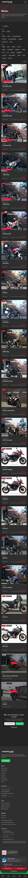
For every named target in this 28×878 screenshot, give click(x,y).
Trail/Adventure (16, 36)
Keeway (23, 49)
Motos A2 (3, 773)
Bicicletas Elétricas (5, 791)
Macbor (13, 52)
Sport (8, 36)
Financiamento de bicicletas (7, 793)
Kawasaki (17, 49)
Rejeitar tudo (8, 868)
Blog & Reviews (4, 808)
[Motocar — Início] (7, 2)
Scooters (3, 775)
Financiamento (4, 779)
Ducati (19, 46)
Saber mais (9, 866)
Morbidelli (19, 52)
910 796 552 (4, 795)
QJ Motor (4, 55)
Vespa (19, 55)
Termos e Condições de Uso (7, 822)
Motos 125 (3, 772)
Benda (3, 46)
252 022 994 (10, 723)
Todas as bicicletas (5, 789)
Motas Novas (4, 768)
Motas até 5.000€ (5, 806)
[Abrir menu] (25, 2)
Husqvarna (10, 49)
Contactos (3, 817)
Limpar (24, 61)
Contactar (14, 727)
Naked (3, 36)
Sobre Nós (3, 815)
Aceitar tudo (20, 868)
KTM (8, 52)
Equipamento (4, 777)
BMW (8, 46)
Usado (8, 31)
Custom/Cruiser (12, 39)
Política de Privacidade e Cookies (8, 824)
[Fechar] (26, 864)
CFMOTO (13, 46)
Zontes (10, 58)
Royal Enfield (12, 55)
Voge (24, 55)
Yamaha (4, 58)
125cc (11, 41)
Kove (3, 52)
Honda (3, 49)
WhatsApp (19, 723)
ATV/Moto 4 (5, 41)
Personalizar (14, 871)
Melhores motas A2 (5, 803)
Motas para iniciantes (5, 805)
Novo (3, 31)
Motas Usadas (4, 770)
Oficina (2, 781)
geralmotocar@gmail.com (8, 839)
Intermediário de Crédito (6, 820)
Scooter (4, 39)
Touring (20, 39)
